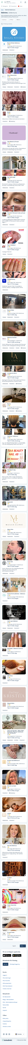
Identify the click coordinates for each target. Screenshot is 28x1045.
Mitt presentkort (7, 983)
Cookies (5, 1023)
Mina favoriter (6, 980)
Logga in (5, 975)
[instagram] (4, 1034)
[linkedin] (6, 1034)
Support (5, 1010)
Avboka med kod (7, 988)
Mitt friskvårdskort (7, 986)
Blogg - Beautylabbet (8, 999)
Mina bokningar (7, 978)
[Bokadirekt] (2, 2)
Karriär (4, 1007)
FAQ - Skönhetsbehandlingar (10, 1002)
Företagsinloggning (15, 964)
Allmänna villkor (7, 1026)
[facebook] (9, 1034)
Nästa (22, 945)
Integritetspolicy (7, 1021)
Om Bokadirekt (6, 996)
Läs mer (5, 964)
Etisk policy (5, 1018)
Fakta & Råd (6, 1005)
